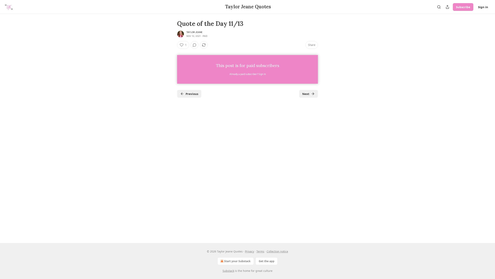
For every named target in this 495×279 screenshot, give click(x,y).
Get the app (266, 261)
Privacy (249, 251)
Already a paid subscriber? (248, 74)
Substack (228, 271)
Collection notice (277, 251)
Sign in (483, 7)
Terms (260, 251)
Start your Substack (237, 261)
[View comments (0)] (194, 45)
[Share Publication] (447, 7)
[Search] (439, 7)
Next (305, 94)
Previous (192, 94)
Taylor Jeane (194, 32)
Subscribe (463, 7)
